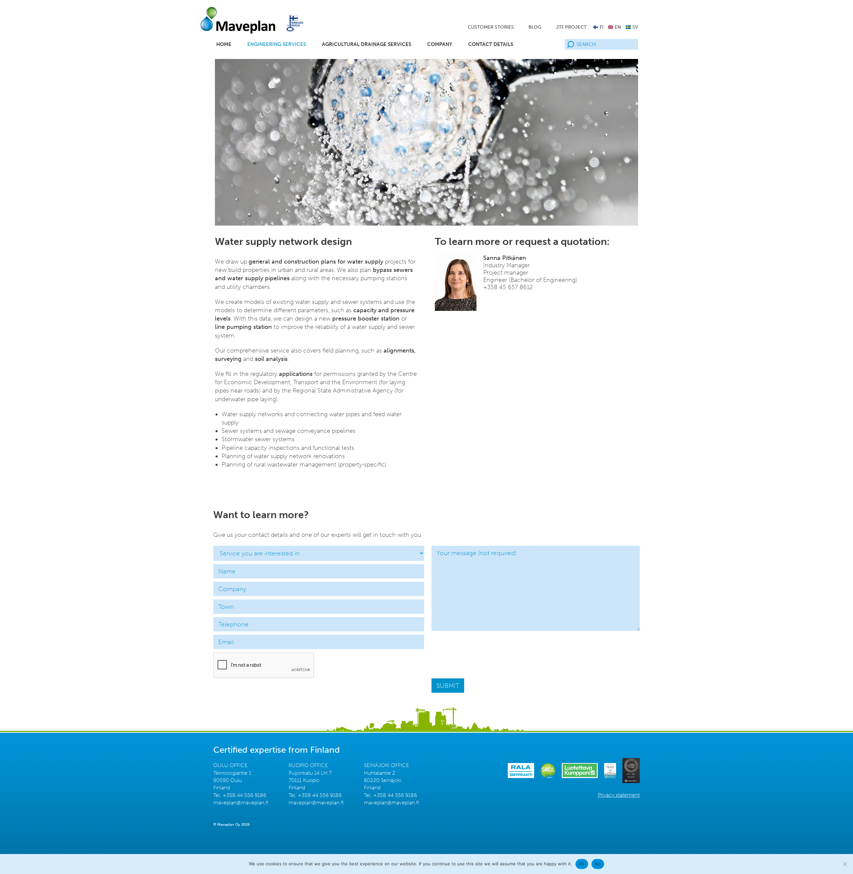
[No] (844, 864)
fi (601, 27)
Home (223, 44)
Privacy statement (619, 795)
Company (439, 44)
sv (635, 27)
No (598, 863)
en (618, 27)
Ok (582, 863)
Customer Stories (491, 27)
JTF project (571, 27)
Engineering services (276, 44)
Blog (534, 27)
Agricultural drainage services (366, 44)
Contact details (490, 44)
